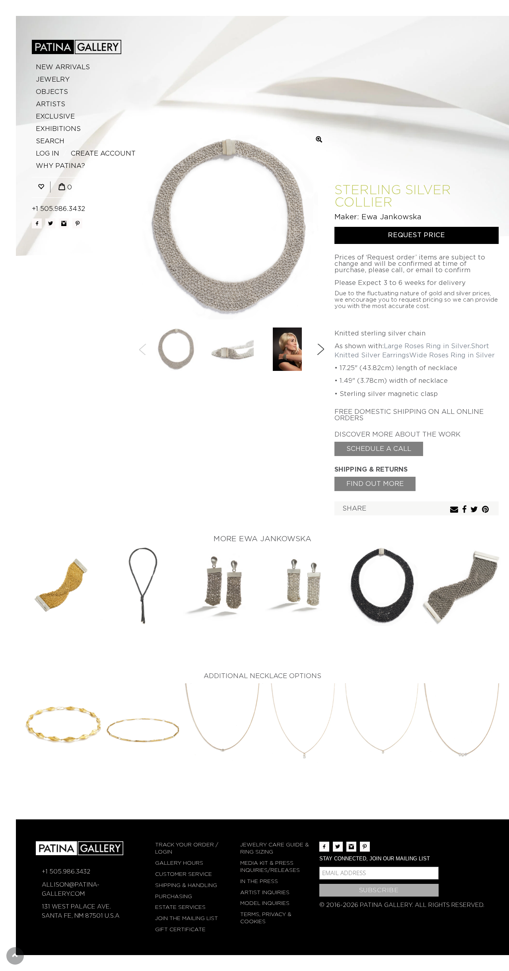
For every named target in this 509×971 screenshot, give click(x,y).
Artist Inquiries (264, 892)
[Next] (320, 349)
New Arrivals (63, 67)
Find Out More (375, 483)
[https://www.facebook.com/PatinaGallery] (37, 223)
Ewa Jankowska (391, 217)
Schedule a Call (378, 448)
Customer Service (183, 874)
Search (50, 141)
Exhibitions (58, 129)
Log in (47, 153)
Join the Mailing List (186, 918)
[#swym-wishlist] (41, 187)
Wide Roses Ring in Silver (452, 355)
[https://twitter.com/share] (475, 510)
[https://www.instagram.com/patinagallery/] (64, 223)
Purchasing (173, 896)
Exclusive (55, 116)
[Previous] (142, 349)
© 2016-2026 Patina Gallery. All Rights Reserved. (401, 905)
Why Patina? (60, 166)
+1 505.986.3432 (58, 209)
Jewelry (53, 79)
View (64, 587)
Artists (50, 104)
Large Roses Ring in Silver (426, 346)
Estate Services (180, 907)
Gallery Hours (179, 863)
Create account (103, 153)
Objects (52, 92)
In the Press (259, 881)
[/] (76, 47)
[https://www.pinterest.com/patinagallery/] (77, 223)
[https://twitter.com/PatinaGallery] (50, 223)
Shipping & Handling (186, 885)
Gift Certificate (180, 929)
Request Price (416, 235)
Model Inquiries (264, 903)
